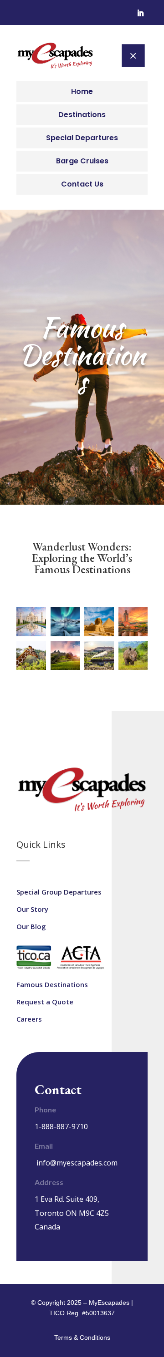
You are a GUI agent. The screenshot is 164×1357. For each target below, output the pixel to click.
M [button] (133, 55)
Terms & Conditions (82, 1337)
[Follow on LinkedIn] (140, 13)
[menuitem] (82, 91)
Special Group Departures (59, 891)
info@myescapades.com (77, 1163)
